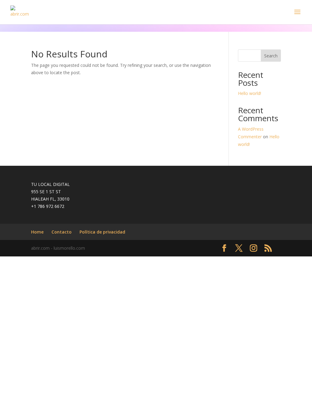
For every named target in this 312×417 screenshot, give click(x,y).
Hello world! (249, 93)
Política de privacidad (102, 232)
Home (37, 232)
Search (271, 56)
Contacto (61, 232)
